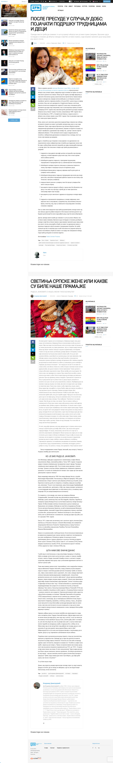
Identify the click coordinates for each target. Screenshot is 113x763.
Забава (98, 6)
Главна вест (54, 43)
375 (65, 43)
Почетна (60, 6)
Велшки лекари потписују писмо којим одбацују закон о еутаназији (17, 111)
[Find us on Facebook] (41, 1)
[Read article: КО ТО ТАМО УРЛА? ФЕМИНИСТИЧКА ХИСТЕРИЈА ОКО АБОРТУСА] (90, 77)
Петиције (61, 10)
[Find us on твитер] (43, 1)
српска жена (59, 676)
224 (77, 296)
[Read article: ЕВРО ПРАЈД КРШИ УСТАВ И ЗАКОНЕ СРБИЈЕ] (90, 67)
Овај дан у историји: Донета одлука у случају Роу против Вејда (16, 22)
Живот (71, 6)
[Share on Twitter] (33, 101)
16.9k (105, 70)
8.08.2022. (99, 61)
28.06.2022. (52, 296)
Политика (92, 6)
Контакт (37, 1)
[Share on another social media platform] (33, 109)
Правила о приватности (63, 747)
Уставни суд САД (72, 245)
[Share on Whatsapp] (33, 93)
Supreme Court (54, 240)
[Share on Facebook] (33, 89)
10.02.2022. (99, 82)
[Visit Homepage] (43, 8)
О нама (32, 1)
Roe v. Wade (45, 240)
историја (68, 673)
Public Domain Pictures (53, 236)
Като (35, 43)
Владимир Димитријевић (40, 296)
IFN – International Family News (35, 750)
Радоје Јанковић (43, 676)
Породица (77, 6)
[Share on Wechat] (33, 105)
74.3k (105, 61)
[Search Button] (90, 1)
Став (65, 6)
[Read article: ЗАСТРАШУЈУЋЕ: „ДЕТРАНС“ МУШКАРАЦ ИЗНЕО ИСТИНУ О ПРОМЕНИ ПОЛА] (90, 56)
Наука (104, 6)
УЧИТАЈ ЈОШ (14, 120)
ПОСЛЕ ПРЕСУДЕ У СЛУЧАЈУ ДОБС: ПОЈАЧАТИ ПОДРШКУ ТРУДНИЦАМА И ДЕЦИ (13, 11)
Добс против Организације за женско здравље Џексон (54, 242)
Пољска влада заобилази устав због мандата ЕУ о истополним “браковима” (17, 71)
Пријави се (54, 1)
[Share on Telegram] (33, 97)
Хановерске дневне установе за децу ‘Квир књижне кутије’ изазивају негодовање (17, 102)
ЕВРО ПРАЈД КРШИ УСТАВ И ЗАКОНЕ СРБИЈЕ (102, 66)
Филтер (23, 1)
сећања (52, 676)
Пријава (77, 1)
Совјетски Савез (61, 245)
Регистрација (84, 1)
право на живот (75, 242)
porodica (44, 673)
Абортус (62, 240)
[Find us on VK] (45, 1)
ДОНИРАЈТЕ (107, 1)
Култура (84, 6)
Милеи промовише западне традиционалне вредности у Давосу (16, 42)
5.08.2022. (99, 70)
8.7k (105, 82)
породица (74, 673)
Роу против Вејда (50, 245)
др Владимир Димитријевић (56, 673)
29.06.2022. (42, 43)
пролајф (41, 245)
